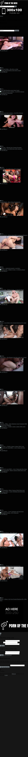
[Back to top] (0, 633)
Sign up (2, 645)
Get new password (5, 667)
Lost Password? (8, 655)
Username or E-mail (5, 665)
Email (1, 642)
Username (2, 640)
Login (2, 655)
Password (2, 644)
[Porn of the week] (9, 5)
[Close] (0, 634)
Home (1, 16)
